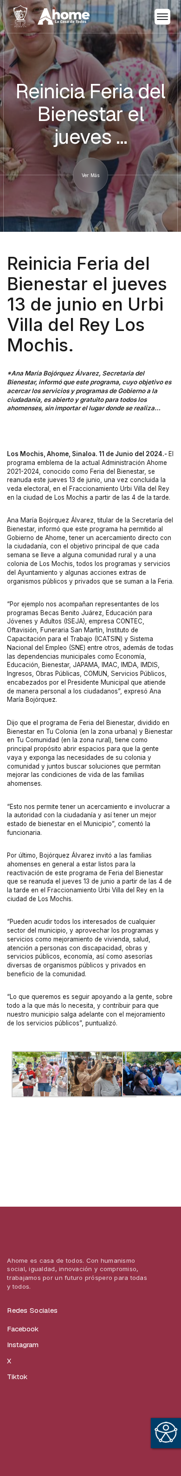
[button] (162, 17)
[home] (50, 16)
